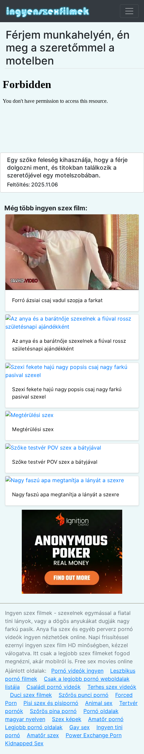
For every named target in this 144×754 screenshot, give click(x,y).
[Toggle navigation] (129, 11)
